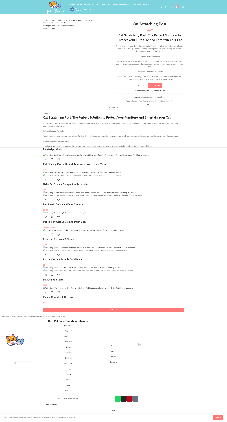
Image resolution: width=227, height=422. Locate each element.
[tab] (113, 108)
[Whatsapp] (118, 399)
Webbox (68, 391)
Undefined (61, 20)
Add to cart (155, 85)
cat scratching (153, 101)
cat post (134, 101)
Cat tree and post (149, 97)
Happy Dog (68, 325)
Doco (113, 346)
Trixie (68, 385)
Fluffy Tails (68, 363)
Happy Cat (68, 331)
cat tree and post (165, 101)
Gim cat (68, 352)
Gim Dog (68, 358)
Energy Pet (68, 336)
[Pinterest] (129, 399)
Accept (218, 418)
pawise (113, 357)
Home (45, 20)
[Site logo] (55, 7)
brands (52, 20)
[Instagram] (124, 399)
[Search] (166, 7)
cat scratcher (142, 101)
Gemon (68, 347)
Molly (68, 380)
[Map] (135, 399)
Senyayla (113, 362)
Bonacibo (68, 342)
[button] (113, 310)
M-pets (68, 374)
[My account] (161, 7)
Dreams (113, 351)
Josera (68, 369)
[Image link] (23, 370)
